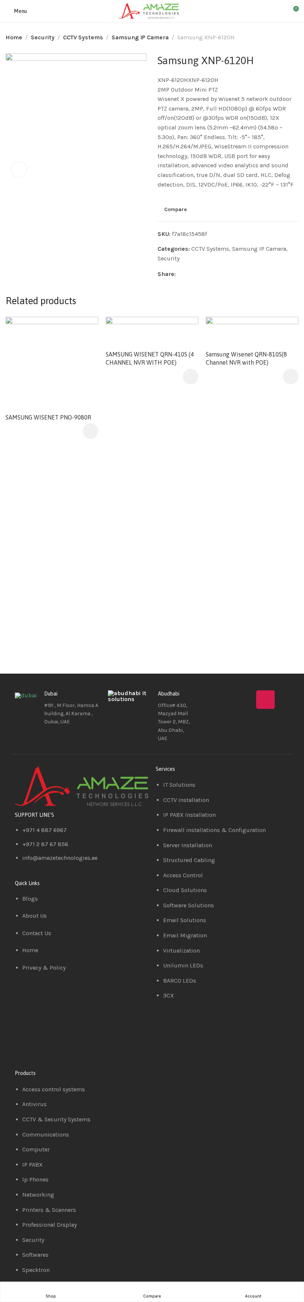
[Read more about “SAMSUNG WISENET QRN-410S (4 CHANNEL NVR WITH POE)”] (190, 376)
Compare (175, 210)
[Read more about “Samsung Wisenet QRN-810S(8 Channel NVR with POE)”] (290, 376)
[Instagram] (265, 699)
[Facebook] (221, 699)
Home (14, 37)
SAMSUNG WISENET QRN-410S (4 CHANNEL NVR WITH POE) (150, 358)
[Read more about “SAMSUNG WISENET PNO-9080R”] (90, 431)
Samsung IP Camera (140, 37)
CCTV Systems (83, 37)
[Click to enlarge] (19, 169)
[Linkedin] (243, 699)
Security (42, 37)
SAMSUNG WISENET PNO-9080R (48, 417)
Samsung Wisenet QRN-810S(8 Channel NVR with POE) (246, 358)
